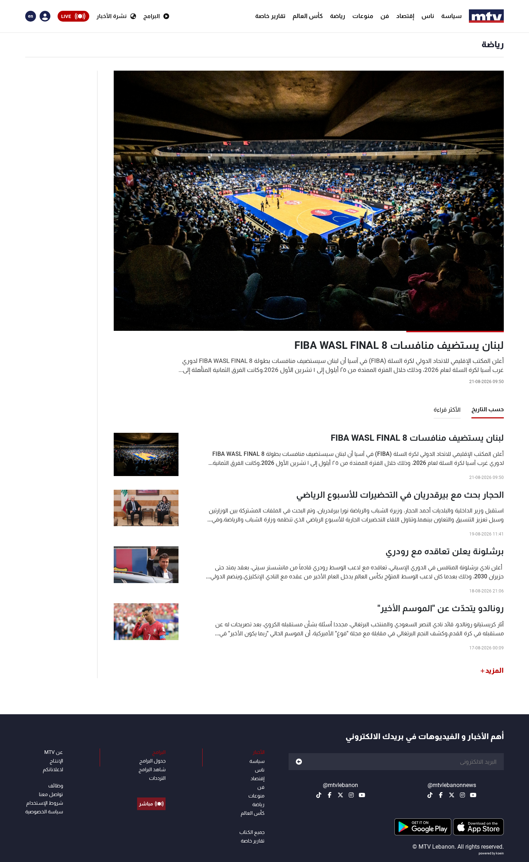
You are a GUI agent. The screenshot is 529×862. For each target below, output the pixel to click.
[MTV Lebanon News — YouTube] (473, 795)
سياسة (451, 15)
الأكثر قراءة (447, 409)
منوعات (362, 15)
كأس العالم (308, 15)
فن (384, 15)
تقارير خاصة (270, 15)
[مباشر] (151, 787)
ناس (427, 15)
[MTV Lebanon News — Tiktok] (430, 795)
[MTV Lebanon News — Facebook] (440, 795)
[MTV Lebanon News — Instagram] (462, 795)
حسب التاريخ (487, 409)
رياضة (337, 15)
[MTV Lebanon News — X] (451, 795)
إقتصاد (405, 15)
